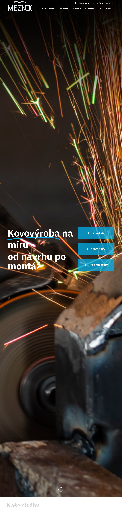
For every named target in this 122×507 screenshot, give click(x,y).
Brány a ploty (64, 8)
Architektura (89, 8)
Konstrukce (77, 8)
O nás (100, 8)
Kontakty (109, 8)
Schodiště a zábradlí (48, 8)
